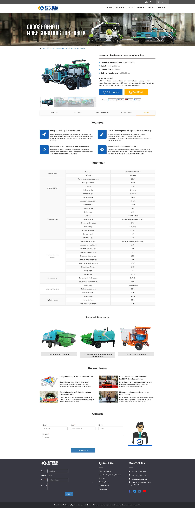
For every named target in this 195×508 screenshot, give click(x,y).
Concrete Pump (104, 485)
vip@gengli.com (149, 2)
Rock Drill (102, 478)
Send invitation (83, 450)
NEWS (150, 7)
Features (54, 112)
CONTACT (161, 7)
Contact (146, 112)
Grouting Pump (104, 482)
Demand (46, 434)
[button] (95, 102)
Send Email (138, 92)
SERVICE (140, 7)
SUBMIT (69, 494)
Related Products (102, 112)
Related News (126, 112)
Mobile (101, 425)
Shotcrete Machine (61, 48)
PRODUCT (120, 7)
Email (73, 425)
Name (45, 425)
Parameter (78, 112)
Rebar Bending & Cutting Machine (110, 475)
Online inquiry (112, 92)
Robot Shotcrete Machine (77, 48)
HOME (109, 7)
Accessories (103, 489)
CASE (130, 7)
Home (43, 48)
